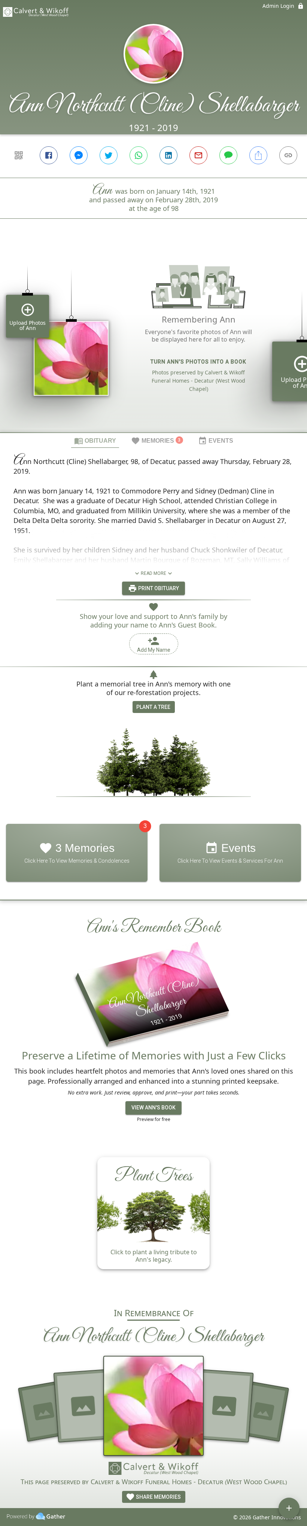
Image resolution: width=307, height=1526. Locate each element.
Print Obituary (158, 588)
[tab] (95, 440)
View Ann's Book (153, 1108)
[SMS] (228, 155)
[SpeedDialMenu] (289, 1508)
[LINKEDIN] (168, 155)
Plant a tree (153, 707)
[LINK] (288, 155)
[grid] (153, 338)
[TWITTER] (109, 155)
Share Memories (158, 1497)
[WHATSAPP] (139, 155)
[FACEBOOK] (49, 155)
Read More (153, 573)
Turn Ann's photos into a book (198, 362)
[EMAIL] (198, 155)
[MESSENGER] (79, 155)
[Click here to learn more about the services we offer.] (153, 1469)
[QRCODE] (19, 155)
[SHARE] (258, 155)
